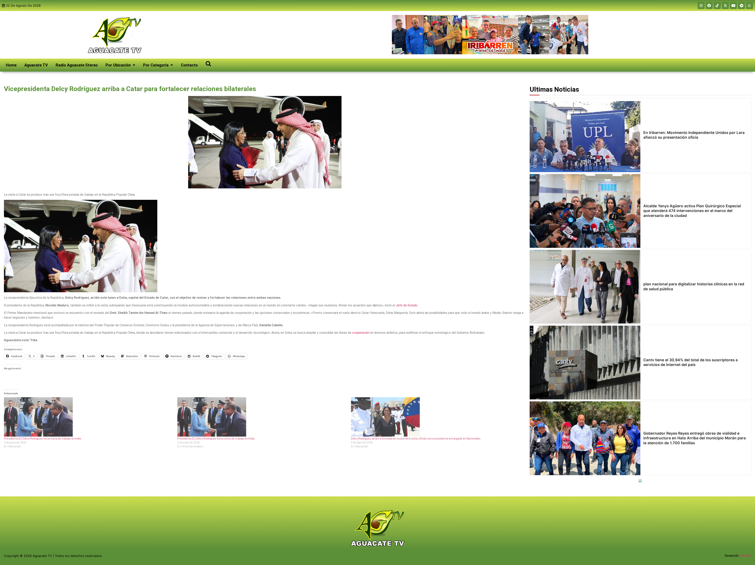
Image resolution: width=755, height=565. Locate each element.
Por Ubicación (118, 65)
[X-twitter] (725, 5)
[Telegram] (741, 5)
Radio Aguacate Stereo (77, 65)
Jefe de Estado (406, 305)
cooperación (360, 333)
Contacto (189, 65)
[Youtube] (733, 5)
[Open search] (208, 63)
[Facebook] (709, 5)
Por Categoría (155, 65)
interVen (745, 556)
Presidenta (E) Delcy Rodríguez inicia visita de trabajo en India (42, 438)
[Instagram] (701, 5)
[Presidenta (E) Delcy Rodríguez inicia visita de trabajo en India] (88, 417)
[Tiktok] (717, 5)
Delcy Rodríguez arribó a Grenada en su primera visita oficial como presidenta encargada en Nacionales (416, 438)
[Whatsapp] (749, 5)
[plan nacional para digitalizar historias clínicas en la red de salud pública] (585, 287)
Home (11, 65)
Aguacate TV (36, 65)
